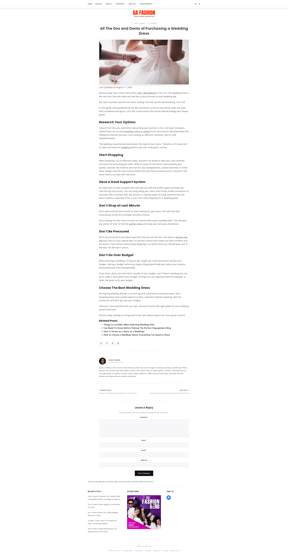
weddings (126, 147)
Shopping (120, 4)
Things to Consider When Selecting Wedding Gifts (129, 324)
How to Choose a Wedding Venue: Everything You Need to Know (137, 334)
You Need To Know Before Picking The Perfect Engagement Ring (137, 328)
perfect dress (135, 224)
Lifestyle (132, 4)
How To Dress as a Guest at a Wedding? (124, 331)
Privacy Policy (128, 551)
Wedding (153, 23)
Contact (165, 551)
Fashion (98, 4)
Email (144, 450)
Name (144, 440)
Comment (144, 417)
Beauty (109, 4)
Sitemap (148, 551)
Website (144, 460)
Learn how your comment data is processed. (136, 481)
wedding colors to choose (137, 131)
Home (90, 4)
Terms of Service (114, 551)
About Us (157, 551)
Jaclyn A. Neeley (114, 360)
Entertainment (146, 4)
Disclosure (139, 551)
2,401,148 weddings (146, 93)
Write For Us (175, 551)
